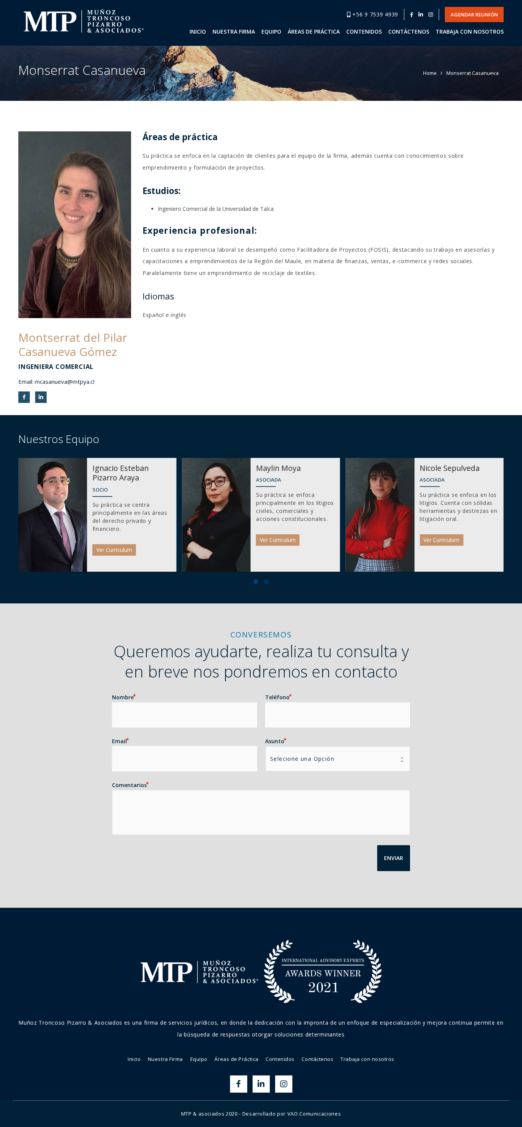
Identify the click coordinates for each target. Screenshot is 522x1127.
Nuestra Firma (165, 1059)
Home (430, 73)
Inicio (134, 1059)
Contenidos (280, 1059)
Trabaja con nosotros (367, 1059)
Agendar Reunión (474, 14)
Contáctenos (317, 1059)
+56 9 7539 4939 (374, 14)
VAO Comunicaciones (314, 1113)
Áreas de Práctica (236, 1059)
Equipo (199, 1059)
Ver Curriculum (114, 549)
